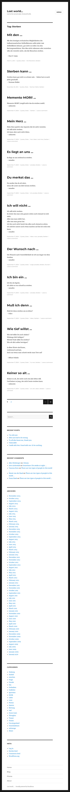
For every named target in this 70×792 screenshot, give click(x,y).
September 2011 (14, 593)
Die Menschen (31, 60)
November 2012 (14, 560)
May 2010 (12, 621)
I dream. (26, 463)
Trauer (11, 718)
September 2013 (14, 537)
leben (35, 139)
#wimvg (12, 672)
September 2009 (15, 642)
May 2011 (12, 603)
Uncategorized (14, 723)
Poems (11, 703)
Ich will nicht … (19, 205)
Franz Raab (13, 478)
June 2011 (12, 601)
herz (31, 139)
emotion (12, 677)
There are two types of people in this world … (36, 478)
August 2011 (13, 596)
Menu (59, 12)
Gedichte (12, 690)
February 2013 (14, 552)
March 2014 (13, 521)
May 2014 (12, 519)
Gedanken (12, 687)
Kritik (11, 695)
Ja (31, 362)
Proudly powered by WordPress (25, 786)
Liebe (11, 698)
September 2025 (15, 501)
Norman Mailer (34, 87)
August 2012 (13, 567)
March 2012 (13, 578)
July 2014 (12, 514)
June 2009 (12, 649)
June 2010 (12, 619)
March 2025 (13, 509)
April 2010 (12, 624)
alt (31, 193)
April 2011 (12, 606)
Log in (11, 748)
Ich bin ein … (17, 277)
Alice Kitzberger (14, 463)
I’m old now (13, 435)
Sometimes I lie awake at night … (35, 465)
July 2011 (12, 598)
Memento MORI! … (21, 97)
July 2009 (12, 647)
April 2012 (12, 575)
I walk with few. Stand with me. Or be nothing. (25, 445)
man (35, 236)
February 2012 (14, 580)
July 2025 (12, 506)
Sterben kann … (19, 71)
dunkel (11, 674)
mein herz (40, 139)
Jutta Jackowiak (14, 465)
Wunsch (47, 264)
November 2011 (14, 588)
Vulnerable (13, 443)
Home (9, 767)
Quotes (19, 60)
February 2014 (14, 524)
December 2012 (14, 557)
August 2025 (13, 503)
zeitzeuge (12, 728)
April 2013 (12, 547)
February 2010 (14, 629)
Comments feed (14, 753)
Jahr (33, 388)
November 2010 (14, 613)
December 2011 (14, 585)
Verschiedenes (14, 726)
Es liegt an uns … (20, 152)
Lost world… (15, 11)
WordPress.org (14, 756)
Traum (11, 721)
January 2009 (14, 652)
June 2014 (12, 516)
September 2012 (15, 565)
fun (10, 685)
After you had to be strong (18, 438)
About (9, 781)
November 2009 (15, 636)
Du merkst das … (20, 177)
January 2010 (13, 631)
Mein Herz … (16, 121)
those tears (13, 713)
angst (32, 264)
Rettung (12, 708)
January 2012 (13, 583)
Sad (10, 710)
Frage (11, 680)
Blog (8, 772)
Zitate (23, 60)
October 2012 (13, 562)
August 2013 (13, 539)
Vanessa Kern (14, 468)
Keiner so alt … (18, 373)
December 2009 (14, 634)
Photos (9, 776)
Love (10, 700)
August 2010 (13, 616)
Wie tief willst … (19, 329)
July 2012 (12, 570)
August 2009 (13, 644)
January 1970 (13, 654)
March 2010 (13, 626)
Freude (11, 682)
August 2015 (13, 511)
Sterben (38, 60)
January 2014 (13, 526)
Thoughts (12, 715)
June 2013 (12, 544)
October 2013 (13, 534)
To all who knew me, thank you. (20, 440)
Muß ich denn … (19, 305)
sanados (32, 165)
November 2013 (14, 532)
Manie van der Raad (16, 473)
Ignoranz (12, 692)
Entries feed (13, 751)
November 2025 (14, 496)
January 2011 (13, 611)
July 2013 (12, 542)
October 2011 (13, 590)
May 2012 (12, 573)
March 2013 (13, 549)
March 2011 (13, 608)
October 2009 (14, 639)
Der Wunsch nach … (22, 249)
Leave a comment (42, 110)
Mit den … (14, 35)
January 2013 (13, 555)
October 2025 (14, 498)
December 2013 (14, 529)
